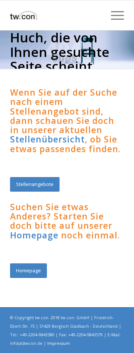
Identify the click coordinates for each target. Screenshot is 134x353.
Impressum (58, 343)
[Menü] (113, 15)
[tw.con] (55, 15)
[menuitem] (113, 15)
